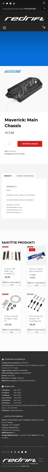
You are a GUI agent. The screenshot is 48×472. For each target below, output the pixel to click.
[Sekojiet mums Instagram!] (22, 452)
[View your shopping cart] (44, 27)
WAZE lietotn (7, 433)
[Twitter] (7, 3)
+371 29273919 (14, 425)
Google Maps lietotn (10, 435)
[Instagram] (10, 3)
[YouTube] (14, 3)
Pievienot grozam (30, 144)
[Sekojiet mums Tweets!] (25, 452)
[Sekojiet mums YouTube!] (18, 452)
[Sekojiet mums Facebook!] (11, 452)
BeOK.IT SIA (25, 466)
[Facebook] (3, 3)
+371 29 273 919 (29, 9)
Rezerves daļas (19, 154)
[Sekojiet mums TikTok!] (15, 452)
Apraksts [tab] (8, 176)
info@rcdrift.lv (13, 427)
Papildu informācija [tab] (25, 176)
